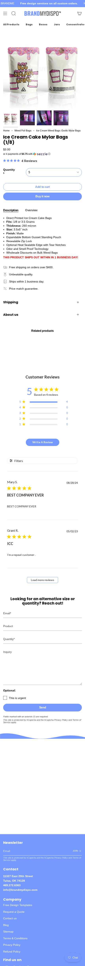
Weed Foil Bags (22, 130)
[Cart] (79, 13)
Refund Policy (11, 951)
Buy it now (42, 196)
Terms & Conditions (15, 938)
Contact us (10, 918)
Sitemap (8, 931)
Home (6, 130)
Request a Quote (14, 911)
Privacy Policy (61, 720)
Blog (6, 925)
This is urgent (17, 698)
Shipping (10, 302)
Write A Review (42, 442)
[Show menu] (5, 13)
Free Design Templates (17, 905)
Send (42, 707)
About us (10, 314)
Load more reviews (42, 580)
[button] (42, 154)
